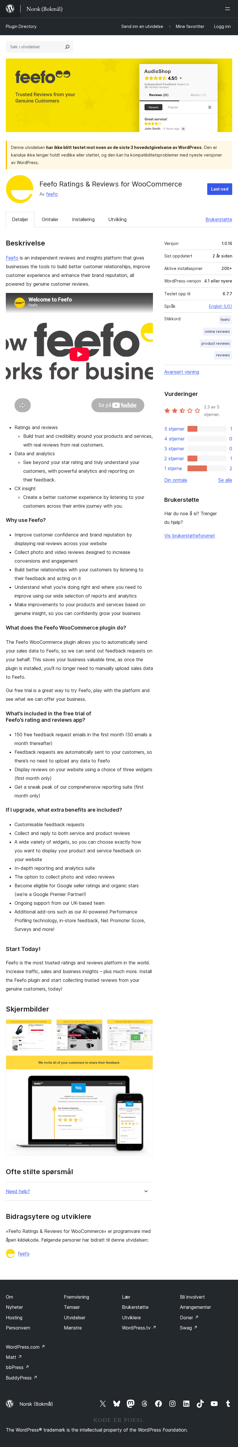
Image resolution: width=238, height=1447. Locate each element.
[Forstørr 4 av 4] (145, 1063)
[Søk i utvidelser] (67, 47)
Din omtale (175, 480)
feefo (52, 194)
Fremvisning (76, 1297)
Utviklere (131, 1317)
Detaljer (20, 219)
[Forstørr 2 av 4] (95, 1027)
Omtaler (50, 219)
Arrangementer (195, 1307)
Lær (126, 1297)
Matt (14, 1357)
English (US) (220, 306)
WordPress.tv (139, 1328)
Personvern (18, 1328)
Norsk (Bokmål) (36, 1404)
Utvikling (117, 219)
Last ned (219, 188)
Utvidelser (74, 1317)
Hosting (14, 1317)
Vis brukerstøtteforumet (189, 535)
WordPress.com (25, 1347)
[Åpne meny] (228, 8)
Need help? (18, 1191)
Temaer (72, 1307)
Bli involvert (192, 1297)
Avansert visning (181, 372)
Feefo (12, 258)
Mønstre (73, 1328)
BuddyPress (21, 1378)
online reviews (217, 331)
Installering (83, 219)
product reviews (215, 343)
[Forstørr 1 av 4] (44, 1027)
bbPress (17, 1367)
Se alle (225, 480)
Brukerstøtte (218, 219)
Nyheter (14, 1307)
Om (9, 1297)
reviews (223, 355)
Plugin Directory (21, 26)
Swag (189, 1328)
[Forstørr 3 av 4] (145, 1027)
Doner (189, 1317)
